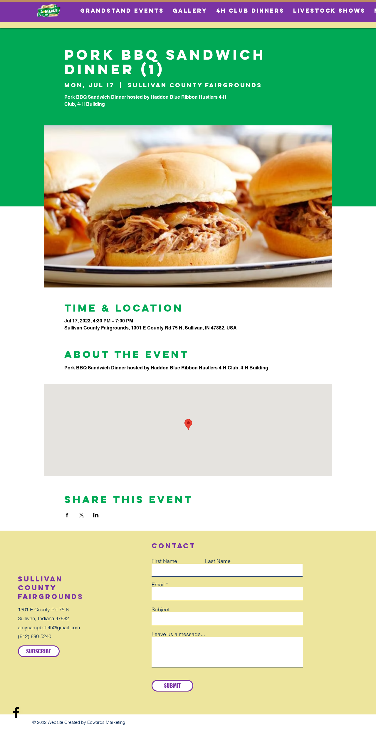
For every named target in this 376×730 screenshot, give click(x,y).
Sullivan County (40, 583)
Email (158, 584)
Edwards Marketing (106, 722)
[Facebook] (16, 712)
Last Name (218, 561)
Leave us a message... (178, 634)
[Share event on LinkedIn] (96, 515)
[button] (39, 651)
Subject (160, 609)
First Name (164, 561)
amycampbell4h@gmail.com (49, 627)
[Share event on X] (81, 515)
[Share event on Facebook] (67, 515)
